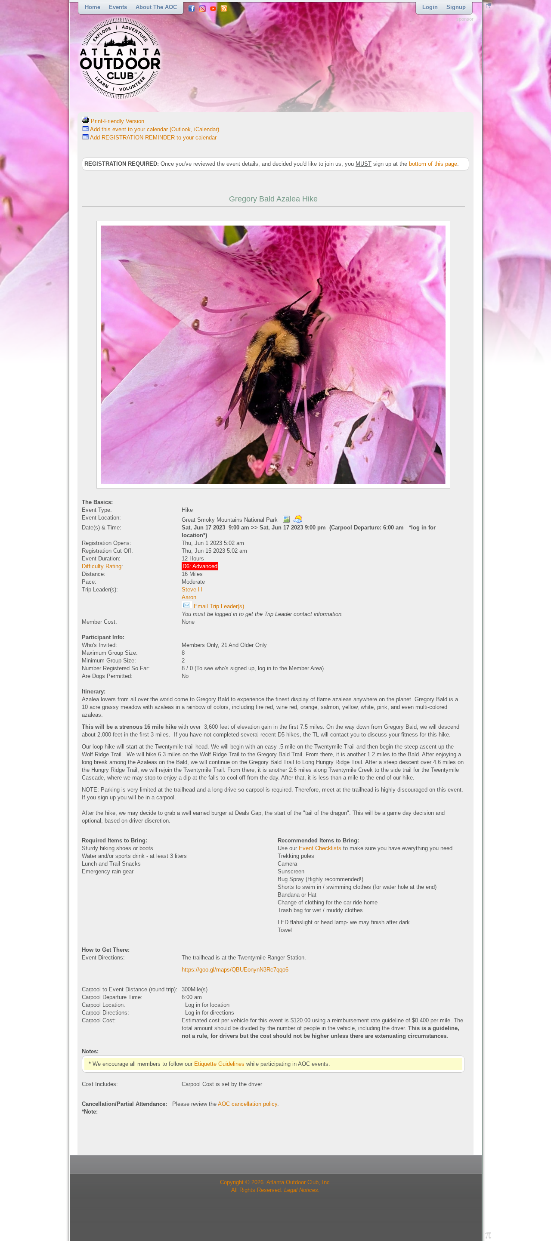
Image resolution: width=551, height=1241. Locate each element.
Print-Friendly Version (116, 121)
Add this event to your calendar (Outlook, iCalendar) (154, 129)
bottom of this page (433, 164)
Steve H (192, 589)
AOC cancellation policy (247, 1104)
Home (92, 7)
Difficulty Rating (101, 566)
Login (430, 7)
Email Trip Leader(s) (218, 606)
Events (118, 7)
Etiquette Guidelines (219, 1064)
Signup (456, 7)
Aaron (189, 597)
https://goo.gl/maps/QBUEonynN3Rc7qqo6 (235, 969)
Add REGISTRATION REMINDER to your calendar (153, 137)
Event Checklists (320, 848)
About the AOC (156, 7)
